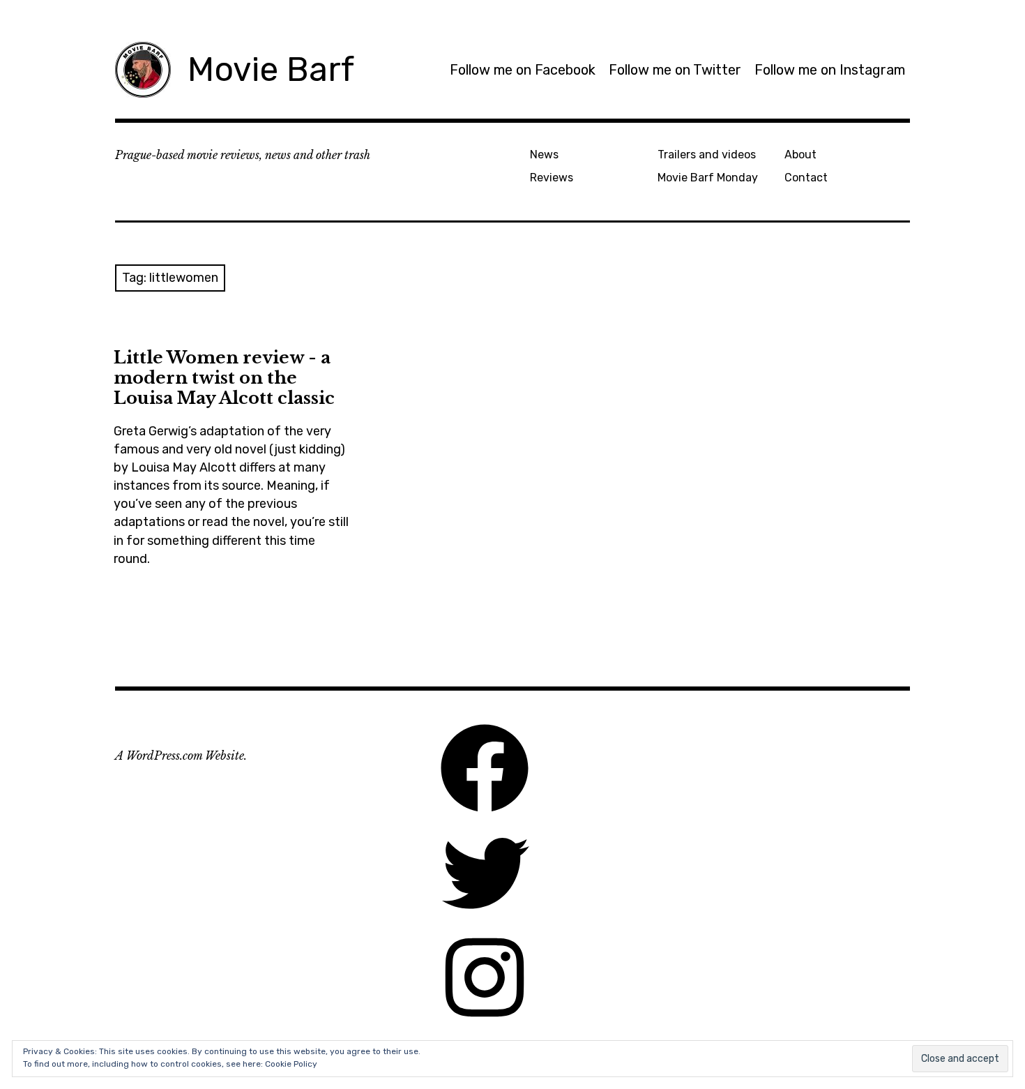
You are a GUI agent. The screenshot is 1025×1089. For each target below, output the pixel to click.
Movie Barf (271, 69)
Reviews (551, 177)
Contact (806, 177)
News (544, 154)
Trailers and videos (707, 154)
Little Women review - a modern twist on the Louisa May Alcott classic (224, 377)
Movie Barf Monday (708, 177)
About (800, 154)
